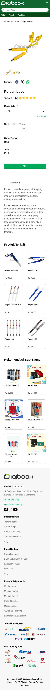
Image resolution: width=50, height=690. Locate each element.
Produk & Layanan (12, 531)
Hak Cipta (8, 568)
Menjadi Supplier (11, 591)
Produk (11, 15)
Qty (14, 124)
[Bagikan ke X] (22, 83)
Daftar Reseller (11, 601)
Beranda (8, 21)
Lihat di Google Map (13, 504)
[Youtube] (15, 510)
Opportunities (10, 606)
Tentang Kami (10, 522)
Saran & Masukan (12, 536)
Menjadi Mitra (10, 586)
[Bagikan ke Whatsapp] (28, 83)
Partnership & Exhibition (15, 616)
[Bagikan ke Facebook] (16, 83)
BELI (25, 166)
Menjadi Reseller (11, 596)
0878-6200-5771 (11, 500)
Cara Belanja (10, 526)
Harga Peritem (11, 138)
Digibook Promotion (32, 679)
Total (6, 149)
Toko (3, 15)
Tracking (21, 15)
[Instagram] (10, 510)
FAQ (6, 573)
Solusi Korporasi (11, 554)
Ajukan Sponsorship (13, 611)
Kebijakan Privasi (12, 564)
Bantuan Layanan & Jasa (15, 559)
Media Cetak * (11, 106)
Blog (6, 541)
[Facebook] (6, 510)
